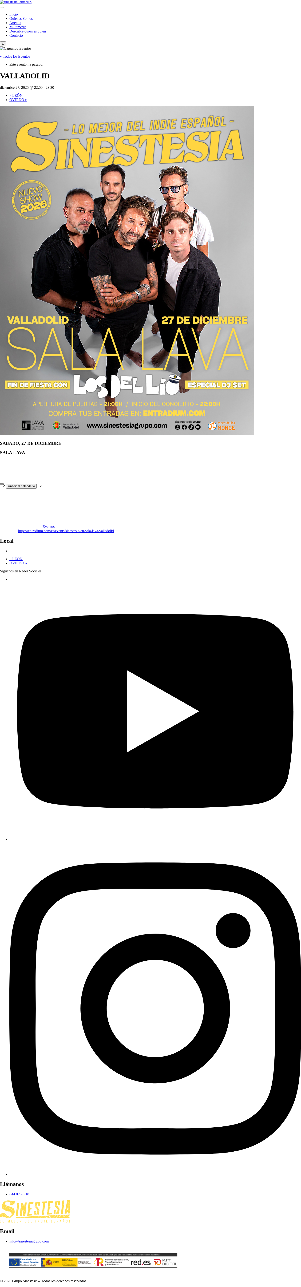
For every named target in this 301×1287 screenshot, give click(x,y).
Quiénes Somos (21, 18)
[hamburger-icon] (2, 7)
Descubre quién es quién (27, 31)
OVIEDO (18, 100)
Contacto (16, 35)
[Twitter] (155, 840)
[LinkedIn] (155, 1174)
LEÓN (16, 95)
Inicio (13, 14)
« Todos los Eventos (15, 56)
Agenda (15, 23)
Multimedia (17, 27)
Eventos (49, 527)
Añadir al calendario (21, 486)
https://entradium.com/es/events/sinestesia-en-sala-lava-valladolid (66, 531)
